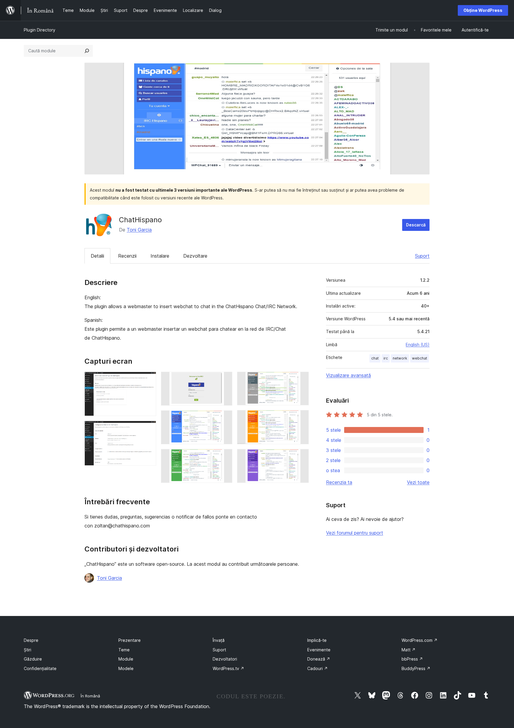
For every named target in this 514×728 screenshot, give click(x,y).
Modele (126, 668)
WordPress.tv (228, 668)
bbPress (412, 658)
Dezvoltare (195, 256)
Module (125, 658)
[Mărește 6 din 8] (301, 380)
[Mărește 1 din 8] (148, 380)
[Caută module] (87, 51)
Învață (219, 640)
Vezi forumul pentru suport (354, 533)
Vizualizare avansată (348, 375)
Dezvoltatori (225, 658)
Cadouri (317, 668)
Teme (124, 649)
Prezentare (129, 640)
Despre (31, 640)
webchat (419, 358)
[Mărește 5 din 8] (224, 457)
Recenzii (127, 256)
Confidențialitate (40, 668)
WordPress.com (420, 640)
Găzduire (33, 658)
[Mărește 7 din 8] (301, 418)
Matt (409, 649)
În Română (90, 696)
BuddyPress (416, 668)
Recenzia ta (339, 482)
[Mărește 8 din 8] (301, 457)
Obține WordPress (482, 10)
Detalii (97, 256)
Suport (422, 256)
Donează (318, 658)
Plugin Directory (39, 29)
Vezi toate (418, 482)
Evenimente (318, 649)
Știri (27, 649)
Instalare (160, 256)
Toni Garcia (139, 230)
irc (385, 358)
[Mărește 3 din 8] (224, 380)
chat (375, 358)
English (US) (418, 344)
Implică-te (317, 640)
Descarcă (416, 224)
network (400, 358)
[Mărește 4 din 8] (224, 418)
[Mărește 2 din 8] (148, 429)
